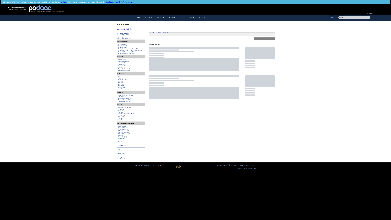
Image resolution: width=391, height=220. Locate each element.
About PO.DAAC (244, 165)
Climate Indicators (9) (123, 61)
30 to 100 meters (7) (123, 129)
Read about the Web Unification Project (119, 2)
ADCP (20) (121, 78)
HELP (192, 18)
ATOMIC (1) (121, 109)
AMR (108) (121, 81)
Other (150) (121, 96)
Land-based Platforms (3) (124, 101)
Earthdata (63, 2)
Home (139, 18)
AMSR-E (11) (121, 87)
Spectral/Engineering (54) (124, 68)
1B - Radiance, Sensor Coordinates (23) (128, 48)
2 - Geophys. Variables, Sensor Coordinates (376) (130, 50)
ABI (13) (120, 76)
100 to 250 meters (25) (123, 130)
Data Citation (234, 165)
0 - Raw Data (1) (122, 44)
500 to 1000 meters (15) (124, 133)
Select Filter (121, 38)
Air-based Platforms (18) (124, 99)
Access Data (161, 18)
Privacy (226, 165)
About (183, 18)
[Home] (48, 8)
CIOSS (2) (120, 112)
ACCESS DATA (121, 145)
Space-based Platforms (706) (125, 95)
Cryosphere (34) (122, 62)
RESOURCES (173, 18)
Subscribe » (158, 165)
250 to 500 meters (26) (123, 132)
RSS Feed (219, 165)
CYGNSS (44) (121, 115)
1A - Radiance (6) (122, 47)
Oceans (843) (121, 65)
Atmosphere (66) (122, 59)
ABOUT (119, 141)
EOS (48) (120, 118)
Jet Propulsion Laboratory (17, 8)
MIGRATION (121, 158)
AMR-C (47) (121, 84)
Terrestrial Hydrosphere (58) (125, 70)
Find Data (148, 18)
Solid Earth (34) (122, 67)
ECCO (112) (121, 116)
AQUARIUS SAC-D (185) (124, 107)
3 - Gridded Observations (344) (126, 51)
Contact (253, 165)
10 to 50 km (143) (122, 137)
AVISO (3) (120, 110)
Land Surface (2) (122, 64)
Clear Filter (127, 38)
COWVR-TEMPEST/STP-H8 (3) (126, 113)
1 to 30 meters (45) (123, 127)
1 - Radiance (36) (122, 45)
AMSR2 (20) (121, 85)
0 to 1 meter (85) (122, 126)
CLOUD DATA (202, 18)
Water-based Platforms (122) (125, 98)
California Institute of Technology (17, 9)
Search (340, 15)
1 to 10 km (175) (122, 135)
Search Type (334, 15)
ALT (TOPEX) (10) (122, 79)
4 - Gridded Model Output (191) (126, 53)
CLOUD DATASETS (123, 34)
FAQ (118, 150)
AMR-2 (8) (120, 82)
